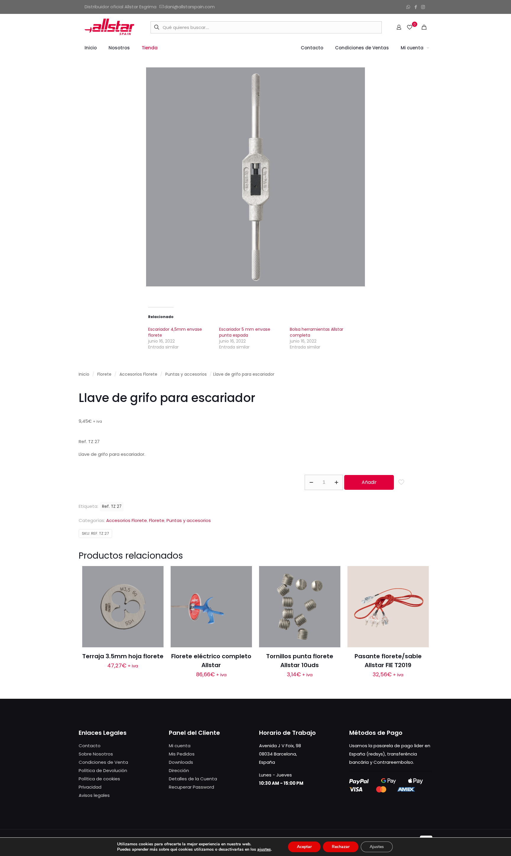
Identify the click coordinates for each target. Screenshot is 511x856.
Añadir (369, 482)
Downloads (181, 762)
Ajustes (377, 846)
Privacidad (90, 787)
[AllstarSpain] (109, 27)
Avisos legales (94, 795)
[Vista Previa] (155, 612)
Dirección (179, 770)
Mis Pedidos (182, 754)
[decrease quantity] (311, 482)
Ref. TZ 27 (112, 506)
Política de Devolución (103, 770)
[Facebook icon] (415, 7)
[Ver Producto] (155, 587)
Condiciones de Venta (103, 762)
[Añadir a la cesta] (155, 574)
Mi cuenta (179, 745)
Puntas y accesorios (186, 374)
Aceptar (304, 846)
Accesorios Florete (138, 374)
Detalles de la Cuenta (193, 779)
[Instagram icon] (423, 7)
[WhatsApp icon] (408, 7)
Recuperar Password (191, 787)
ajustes (264, 849)
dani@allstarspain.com (189, 7)
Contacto (90, 745)
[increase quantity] (336, 482)
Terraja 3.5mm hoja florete (123, 656)
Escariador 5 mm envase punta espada (244, 332)
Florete (104, 374)
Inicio (84, 374)
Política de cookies (99, 779)
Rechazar (341, 846)
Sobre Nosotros (96, 754)
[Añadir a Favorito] (155, 599)
